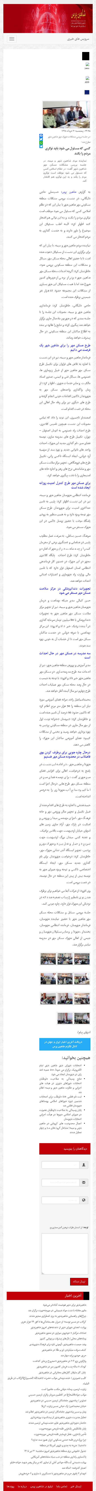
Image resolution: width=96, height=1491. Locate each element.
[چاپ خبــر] (40, 131)
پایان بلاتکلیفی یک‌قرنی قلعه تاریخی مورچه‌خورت (62, 1429)
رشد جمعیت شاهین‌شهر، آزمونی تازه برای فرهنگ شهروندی (57, 1344)
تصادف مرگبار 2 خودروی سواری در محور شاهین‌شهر (60, 1333)
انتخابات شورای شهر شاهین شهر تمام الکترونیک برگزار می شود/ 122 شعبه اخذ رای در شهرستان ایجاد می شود (60, 1070)
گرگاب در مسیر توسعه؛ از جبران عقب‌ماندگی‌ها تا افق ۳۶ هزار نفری (53, 1322)
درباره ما (22, 1486)
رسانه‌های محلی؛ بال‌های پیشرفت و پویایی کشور (63, 1338)
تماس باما (61, 1486)
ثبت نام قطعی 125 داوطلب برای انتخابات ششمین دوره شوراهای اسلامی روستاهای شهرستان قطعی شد (60, 1101)
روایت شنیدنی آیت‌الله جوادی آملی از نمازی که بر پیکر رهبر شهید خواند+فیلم (48, 1462)
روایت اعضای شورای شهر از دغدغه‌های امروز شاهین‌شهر (58, 1327)
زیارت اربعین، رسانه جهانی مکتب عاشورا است (64, 1389)
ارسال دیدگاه (79, 1281)
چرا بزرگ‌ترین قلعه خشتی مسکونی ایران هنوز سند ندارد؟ (58, 1440)
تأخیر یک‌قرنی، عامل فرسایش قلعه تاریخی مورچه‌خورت (60, 1434)
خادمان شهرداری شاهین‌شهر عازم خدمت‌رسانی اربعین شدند (57, 1423)
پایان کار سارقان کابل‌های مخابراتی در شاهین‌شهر (62, 1372)
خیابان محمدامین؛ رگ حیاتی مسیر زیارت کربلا (63, 1406)
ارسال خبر (76, 1486)
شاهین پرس (69, 192)
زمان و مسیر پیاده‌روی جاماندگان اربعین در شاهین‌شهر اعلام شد (55, 1412)
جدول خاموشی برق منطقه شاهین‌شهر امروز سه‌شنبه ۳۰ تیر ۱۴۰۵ (55, 1451)
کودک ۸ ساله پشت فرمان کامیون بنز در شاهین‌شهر (61, 1366)
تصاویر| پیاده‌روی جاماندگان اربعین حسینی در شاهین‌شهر (58, 1400)
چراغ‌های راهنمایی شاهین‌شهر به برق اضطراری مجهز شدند (57, 1316)
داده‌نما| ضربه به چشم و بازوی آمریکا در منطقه (63, 1445)
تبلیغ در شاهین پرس (41, 1486)
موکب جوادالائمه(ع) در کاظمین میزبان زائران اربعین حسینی (57, 1395)
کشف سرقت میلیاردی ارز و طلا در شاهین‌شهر (64, 1350)
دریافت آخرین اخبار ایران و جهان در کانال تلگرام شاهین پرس (63, 1044)
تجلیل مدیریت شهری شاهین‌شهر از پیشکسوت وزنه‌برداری (58, 1417)
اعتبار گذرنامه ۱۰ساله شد (74, 1468)
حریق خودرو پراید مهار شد (73, 1355)
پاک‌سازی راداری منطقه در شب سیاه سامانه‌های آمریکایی (58, 1457)
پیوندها (10, 1486)
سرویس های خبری (78, 39)
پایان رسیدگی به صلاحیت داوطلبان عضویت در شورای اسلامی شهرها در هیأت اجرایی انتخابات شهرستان (60, 1114)
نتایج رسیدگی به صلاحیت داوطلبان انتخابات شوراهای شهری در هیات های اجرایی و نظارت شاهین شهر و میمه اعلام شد (60, 1085)
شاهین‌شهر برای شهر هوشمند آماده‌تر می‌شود (64, 1305)
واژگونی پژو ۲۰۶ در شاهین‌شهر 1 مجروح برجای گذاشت (59, 1361)
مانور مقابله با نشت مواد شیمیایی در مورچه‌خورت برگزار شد (57, 1310)
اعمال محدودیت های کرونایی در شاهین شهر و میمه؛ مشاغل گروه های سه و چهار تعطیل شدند (60, 1128)
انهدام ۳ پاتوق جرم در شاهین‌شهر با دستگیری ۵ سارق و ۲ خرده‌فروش (52, 1473)
